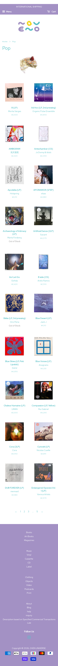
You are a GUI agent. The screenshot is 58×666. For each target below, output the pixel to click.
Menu (9, 11)
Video (29, 585)
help (29, 611)
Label (29, 566)
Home (4, 41)
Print (29, 593)
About (29, 603)
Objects (29, 581)
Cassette (29, 558)
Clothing (29, 577)
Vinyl (29, 554)
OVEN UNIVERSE (38, 648)
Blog (29, 607)
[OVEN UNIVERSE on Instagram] (29, 638)
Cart (53, 11)
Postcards (29, 589)
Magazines (29, 540)
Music (29, 551)
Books (29, 532)
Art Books (29, 536)
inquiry (29, 615)
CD (29, 562)
